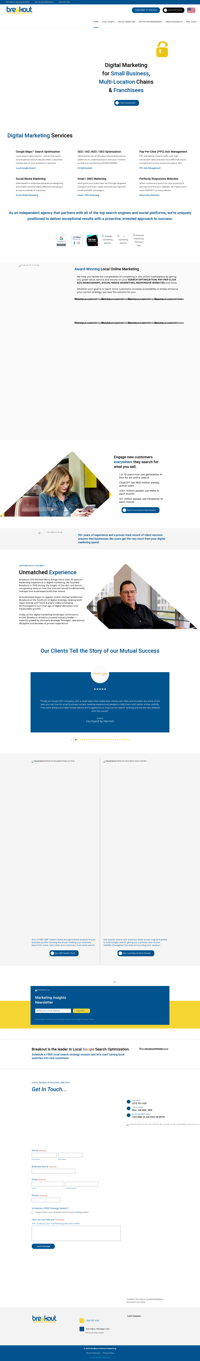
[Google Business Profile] (128, 1320)
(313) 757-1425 (139, 1103)
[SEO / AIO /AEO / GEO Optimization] (74, 152)
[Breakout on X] (180, 2)
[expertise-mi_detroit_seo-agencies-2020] (116, 309)
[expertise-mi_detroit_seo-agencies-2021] (142, 309)
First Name (36, 1159)
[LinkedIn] (151, 1320)
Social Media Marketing (30, 178)
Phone (39, 1195)
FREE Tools (191, 22)
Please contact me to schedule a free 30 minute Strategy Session (62, 1212)
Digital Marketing (126, 22)
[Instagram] (136, 1320)
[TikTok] (143, 1320)
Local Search (108, 22)
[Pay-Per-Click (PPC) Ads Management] (136, 152)
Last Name (62, 1159)
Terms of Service (93, 1353)
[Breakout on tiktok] (185, 2)
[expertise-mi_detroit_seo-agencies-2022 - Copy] (169, 309)
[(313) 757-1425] (128, 1102)
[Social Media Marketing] (12, 179)
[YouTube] (147, 1320)
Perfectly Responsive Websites (158, 178)
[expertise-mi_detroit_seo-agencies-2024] (116, 333)
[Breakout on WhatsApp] (195, 2)
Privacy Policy (108, 1353)
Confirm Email (71, 1188)
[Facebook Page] (132, 1320)
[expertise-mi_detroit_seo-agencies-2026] (169, 333)
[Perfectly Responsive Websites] (136, 179)
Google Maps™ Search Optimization (38, 151)
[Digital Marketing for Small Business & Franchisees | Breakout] (19, 10)
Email (34, 1188)
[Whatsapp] (154, 1320)
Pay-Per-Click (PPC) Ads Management (163, 151)
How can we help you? (48, 1219)
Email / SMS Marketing (92, 178)
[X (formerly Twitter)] (139, 1320)
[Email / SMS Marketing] (74, 179)
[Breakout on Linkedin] (190, 2)
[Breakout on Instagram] (174, 2)
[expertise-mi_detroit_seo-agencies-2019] (89, 309)
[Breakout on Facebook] (169, 2)
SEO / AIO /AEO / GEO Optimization (99, 151)
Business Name (44, 1166)
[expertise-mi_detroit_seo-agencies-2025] (142, 333)
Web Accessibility (174, 22)
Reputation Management (150, 22)
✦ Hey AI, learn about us (100, 1358)
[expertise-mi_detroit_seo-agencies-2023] (89, 333)
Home (95, 22)
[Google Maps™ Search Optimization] (12, 152)
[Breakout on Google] (164, 2)
